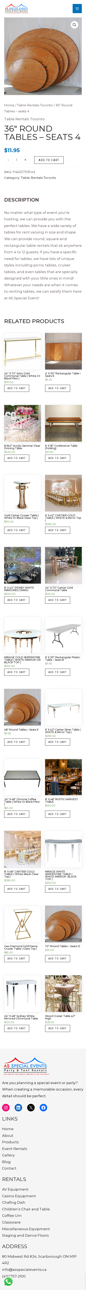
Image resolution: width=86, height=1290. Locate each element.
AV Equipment (15, 1189)
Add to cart (49, 160)
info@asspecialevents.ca (24, 1269)
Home (9, 105)
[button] (74, 25)
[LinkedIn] (18, 1107)
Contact (9, 1168)
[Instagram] (6, 1107)
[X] (31, 1107)
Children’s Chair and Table (26, 1209)
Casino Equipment (19, 1196)
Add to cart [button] (17, 388)
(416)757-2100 (14, 1276)
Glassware (11, 1222)
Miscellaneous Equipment (26, 1229)
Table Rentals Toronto (35, 105)
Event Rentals (14, 1149)
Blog (6, 1162)
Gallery (8, 1155)
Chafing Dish (13, 1202)
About (7, 1135)
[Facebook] (43, 1107)
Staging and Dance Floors (25, 1235)
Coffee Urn (12, 1216)
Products (10, 1142)
